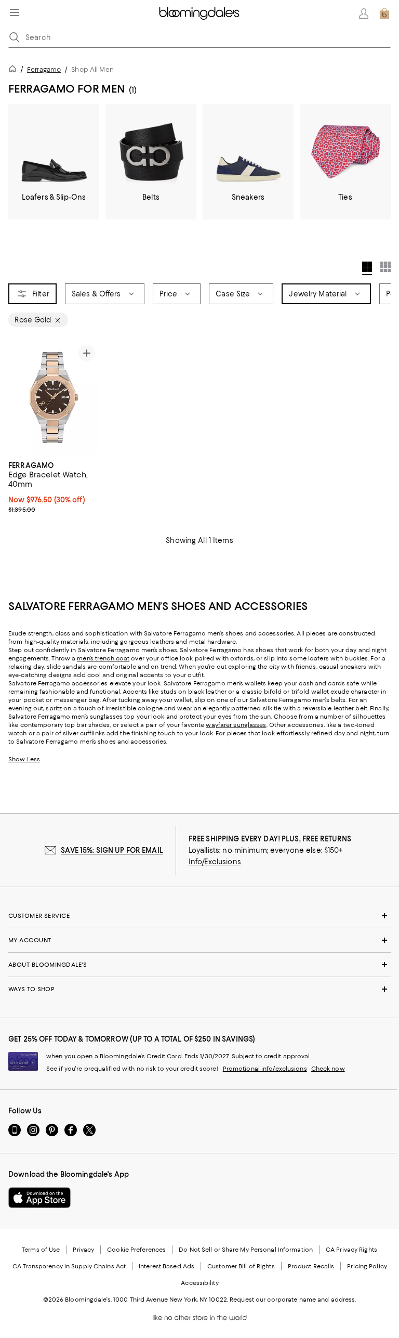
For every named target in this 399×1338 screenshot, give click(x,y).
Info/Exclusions (215, 862)
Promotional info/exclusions (265, 1068)
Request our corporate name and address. (293, 1299)
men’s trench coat (103, 658)
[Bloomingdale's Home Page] (199, 13)
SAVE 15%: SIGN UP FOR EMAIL (112, 850)
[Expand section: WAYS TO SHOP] (199, 989)
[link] (53, 486)
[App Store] (39, 1197)
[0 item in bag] (384, 13)
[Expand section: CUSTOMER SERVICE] (199, 916)
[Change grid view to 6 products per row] (385, 267)
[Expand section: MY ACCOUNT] (199, 940)
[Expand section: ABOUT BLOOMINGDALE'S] (199, 965)
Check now (328, 1068)
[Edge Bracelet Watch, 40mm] (53, 397)
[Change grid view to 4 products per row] (367, 268)
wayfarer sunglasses (236, 725)
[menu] (14, 12)
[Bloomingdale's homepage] (14, 70)
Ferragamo (44, 69)
